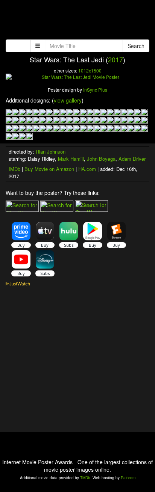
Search (136, 46)
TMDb (85, 477)
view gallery (68, 100)
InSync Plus (95, 89)
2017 (115, 59)
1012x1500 (90, 70)
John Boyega (101, 158)
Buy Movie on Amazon (49, 168)
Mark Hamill (71, 158)
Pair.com (128, 477)
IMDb (14, 168)
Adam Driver (132, 158)
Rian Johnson (50, 151)
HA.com (87, 168)
